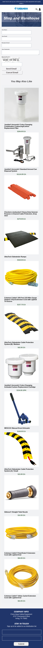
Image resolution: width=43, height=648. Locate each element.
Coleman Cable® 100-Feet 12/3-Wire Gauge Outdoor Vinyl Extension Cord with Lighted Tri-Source (20, 299)
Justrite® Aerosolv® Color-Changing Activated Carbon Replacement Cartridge (20, 386)
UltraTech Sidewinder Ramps (15, 257)
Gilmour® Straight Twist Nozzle (16, 512)
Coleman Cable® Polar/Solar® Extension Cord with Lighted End (19, 554)
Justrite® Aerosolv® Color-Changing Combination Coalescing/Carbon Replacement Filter (18, 126)
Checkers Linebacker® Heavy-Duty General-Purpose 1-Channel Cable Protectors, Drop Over (21, 214)
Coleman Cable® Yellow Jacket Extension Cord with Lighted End (20, 597)
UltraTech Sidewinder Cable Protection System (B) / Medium (19, 343)
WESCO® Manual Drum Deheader (17, 428)
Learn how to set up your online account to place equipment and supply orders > (21, 2)
